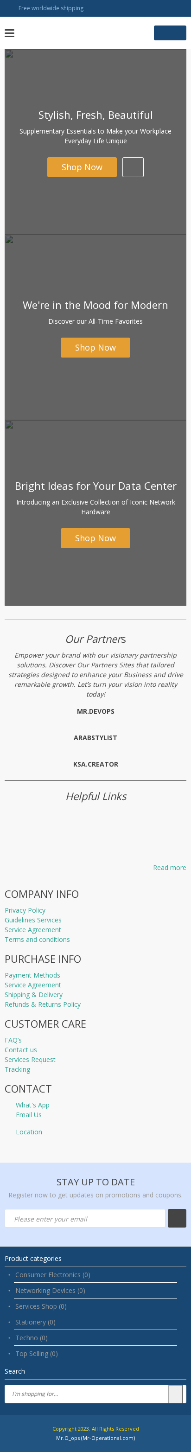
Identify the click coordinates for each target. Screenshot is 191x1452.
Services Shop (41, 1306)
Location (29, 1131)
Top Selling (36, 1353)
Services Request (30, 1059)
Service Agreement (33, 929)
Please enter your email (50, 1219)
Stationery (35, 1322)
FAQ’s (13, 1040)
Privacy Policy (25, 910)
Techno (31, 1337)
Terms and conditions (37, 939)
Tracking (17, 1069)
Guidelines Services (33, 919)
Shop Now (82, 167)
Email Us (29, 1114)
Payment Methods (32, 975)
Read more (169, 867)
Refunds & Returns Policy (43, 1004)
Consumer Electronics (52, 1274)
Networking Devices (50, 1290)
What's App (33, 1104)
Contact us (21, 1049)
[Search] (175, 1395)
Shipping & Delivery (34, 994)
